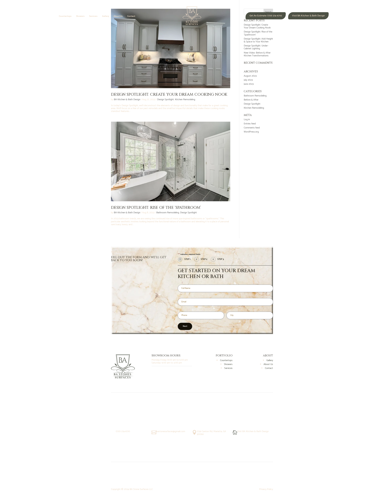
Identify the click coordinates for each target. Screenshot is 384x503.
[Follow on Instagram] (154, 371)
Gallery (105, 16)
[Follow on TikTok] (166, 371)
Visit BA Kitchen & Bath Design (308, 16)
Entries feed (250, 124)
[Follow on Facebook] (160, 371)
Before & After (251, 100)
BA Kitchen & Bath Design (127, 99)
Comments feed (252, 128)
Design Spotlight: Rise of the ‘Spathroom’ (156, 207)
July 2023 (248, 80)
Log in (247, 119)
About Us (118, 16)
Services (93, 16)
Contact (131, 16)
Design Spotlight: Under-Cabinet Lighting (256, 47)
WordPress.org (251, 132)
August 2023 (250, 76)
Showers (80, 16)
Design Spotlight (165, 99)
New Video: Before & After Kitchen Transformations (257, 54)
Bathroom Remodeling (167, 213)
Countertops (65, 16)
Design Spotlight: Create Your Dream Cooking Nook (169, 94)
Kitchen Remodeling (185, 99)
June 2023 (249, 84)
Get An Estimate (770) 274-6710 (265, 16)
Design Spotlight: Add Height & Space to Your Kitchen (258, 40)
